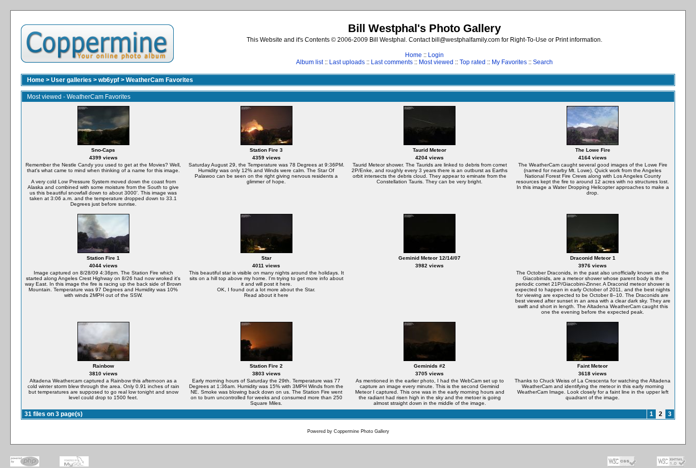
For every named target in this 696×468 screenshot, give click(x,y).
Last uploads (347, 62)
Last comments (392, 62)
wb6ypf (108, 80)
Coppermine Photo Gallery (361, 431)
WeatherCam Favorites (159, 80)
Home (413, 55)
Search (543, 62)
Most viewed (436, 62)
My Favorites (509, 62)
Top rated (473, 62)
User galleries (71, 80)
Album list (309, 62)
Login (436, 55)
